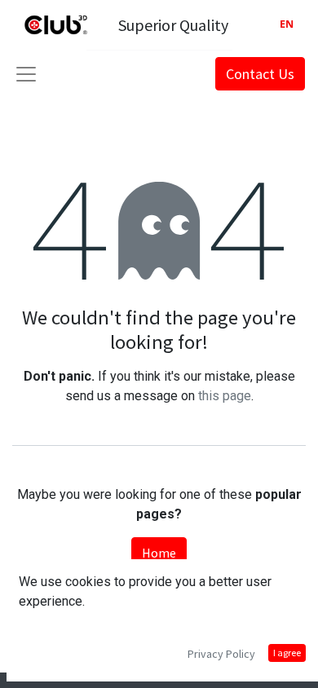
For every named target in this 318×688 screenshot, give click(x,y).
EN (287, 24)
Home (159, 553)
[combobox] (286, 25)
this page (224, 396)
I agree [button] (287, 652)
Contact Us (260, 73)
